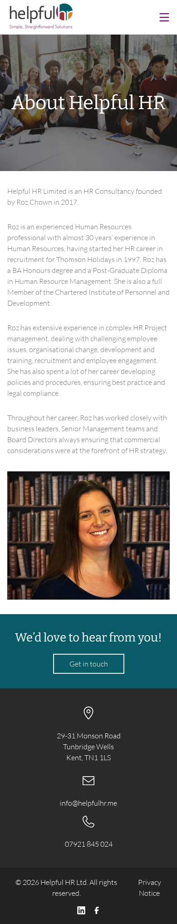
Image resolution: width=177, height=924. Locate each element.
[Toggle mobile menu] (164, 17)
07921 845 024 (89, 843)
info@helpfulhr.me (88, 803)
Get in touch (88, 663)
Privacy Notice (149, 888)
